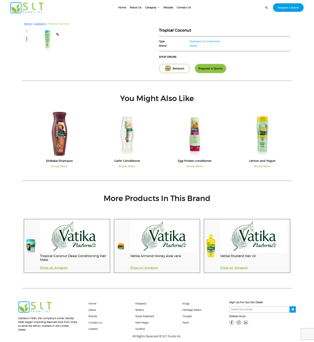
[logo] (35, 307)
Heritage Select (191, 310)
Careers (93, 329)
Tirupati (187, 316)
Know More (55, 166)
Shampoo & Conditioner (205, 41)
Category (150, 7)
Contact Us (184, 7)
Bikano (139, 310)
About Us (135, 7)
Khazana (140, 303)
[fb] (231, 322)
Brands (92, 316)
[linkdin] (245, 322)
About (92, 310)
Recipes (168, 7)
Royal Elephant (144, 316)
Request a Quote (288, 7)
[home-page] (27, 7)
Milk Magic (142, 322)
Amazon (178, 68)
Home (122, 7)
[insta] (238, 322)
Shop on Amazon (54, 268)
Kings (185, 303)
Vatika (193, 46)
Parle (185, 322)
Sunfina (140, 329)
